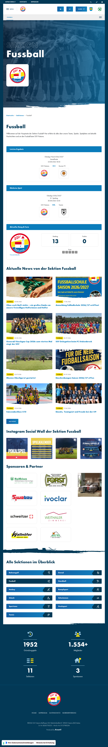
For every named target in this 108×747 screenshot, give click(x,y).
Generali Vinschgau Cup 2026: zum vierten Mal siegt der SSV (29, 342)
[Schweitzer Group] (21, 516)
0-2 (54, 166)
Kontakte (23, 2)
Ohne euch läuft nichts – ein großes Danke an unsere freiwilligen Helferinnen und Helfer (28, 306)
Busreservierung (69, 713)
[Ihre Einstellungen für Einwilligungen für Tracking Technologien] (4, 743)
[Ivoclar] (55, 498)
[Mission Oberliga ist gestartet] (29, 360)
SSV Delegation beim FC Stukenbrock (74, 341)
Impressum (34, 2)
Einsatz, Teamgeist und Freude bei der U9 (76, 411)
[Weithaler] (55, 516)
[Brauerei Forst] (55, 480)
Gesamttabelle (15, 255)
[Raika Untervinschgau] (21, 480)
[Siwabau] (21, 498)
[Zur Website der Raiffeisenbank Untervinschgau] (100, 9)
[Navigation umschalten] (10, 9)
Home (34, 713)
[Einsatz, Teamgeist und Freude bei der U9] (79, 393)
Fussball (10, 17)
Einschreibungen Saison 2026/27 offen (75, 377)
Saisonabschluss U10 (16, 411)
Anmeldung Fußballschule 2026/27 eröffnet (77, 305)
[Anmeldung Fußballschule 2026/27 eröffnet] (79, 287)
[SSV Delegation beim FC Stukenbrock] (79, 323)
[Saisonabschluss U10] (29, 393)
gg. (54, 205)
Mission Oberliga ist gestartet (21, 377)
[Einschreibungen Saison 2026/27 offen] (79, 360)
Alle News (12, 421)
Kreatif (58, 730)
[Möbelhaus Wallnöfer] (21, 534)
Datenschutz (54, 713)
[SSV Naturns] (22, 9)
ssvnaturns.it (10, 2)
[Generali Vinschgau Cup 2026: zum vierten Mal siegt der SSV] (29, 323)
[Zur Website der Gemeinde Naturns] (91, 9)
